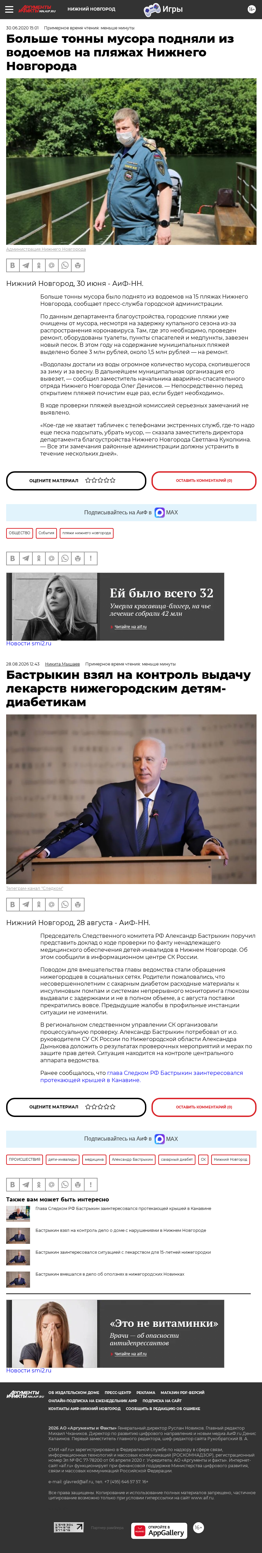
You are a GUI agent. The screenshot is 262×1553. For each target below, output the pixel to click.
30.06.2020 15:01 (22, 27)
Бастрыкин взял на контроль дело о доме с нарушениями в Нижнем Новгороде (120, 1230)
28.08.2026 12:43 (23, 664)
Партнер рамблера (107, 1528)
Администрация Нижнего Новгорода (46, 249)
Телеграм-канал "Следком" (34, 888)
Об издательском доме (73, 1393)
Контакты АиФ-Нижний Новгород (84, 1409)
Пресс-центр (118, 1393)
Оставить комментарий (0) (204, 480)
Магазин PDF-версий (182, 1393)
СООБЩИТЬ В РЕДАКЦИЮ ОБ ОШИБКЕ (163, 1409)
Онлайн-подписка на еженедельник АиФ (92, 1401)
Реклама (145, 1393)
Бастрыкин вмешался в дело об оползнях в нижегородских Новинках (109, 1274)
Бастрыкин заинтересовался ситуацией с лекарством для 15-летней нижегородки (123, 1252)
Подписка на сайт (162, 1401)
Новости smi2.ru (29, 643)
